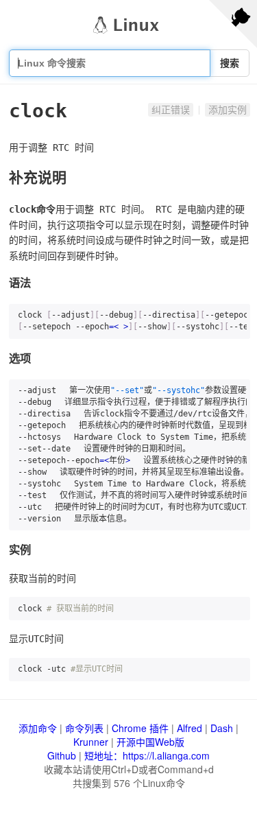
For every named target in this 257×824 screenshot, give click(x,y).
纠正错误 (170, 109)
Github (61, 755)
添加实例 (227, 109)
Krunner (90, 742)
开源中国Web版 (150, 742)
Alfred (189, 728)
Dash (221, 728)
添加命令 (38, 728)
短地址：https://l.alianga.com (147, 755)
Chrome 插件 (140, 728)
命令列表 (84, 728)
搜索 (229, 63)
